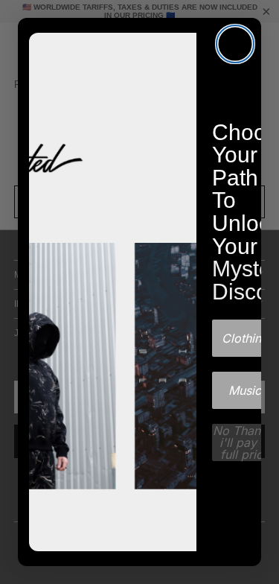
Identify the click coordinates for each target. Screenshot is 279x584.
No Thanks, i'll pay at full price (245, 442)
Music (244, 390)
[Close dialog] (235, 44)
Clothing (245, 338)
